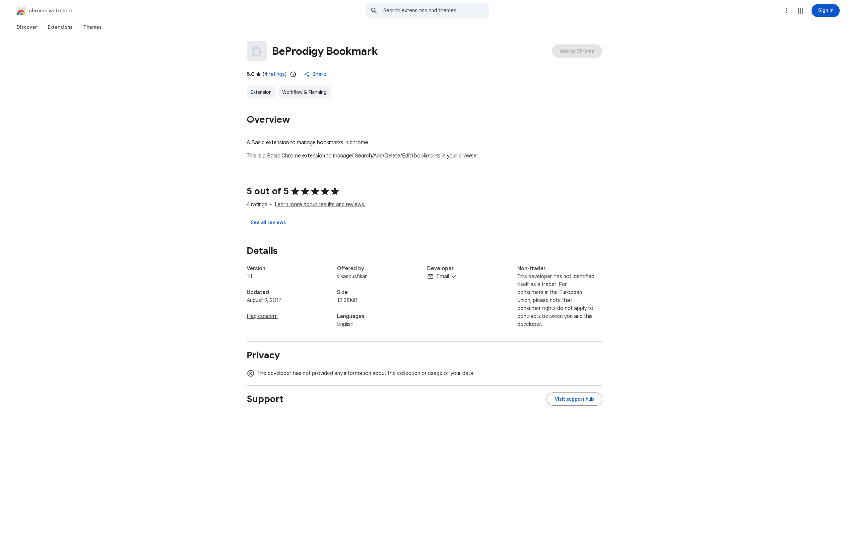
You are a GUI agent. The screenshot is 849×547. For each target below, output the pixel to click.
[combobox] (436, 11)
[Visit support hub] (574, 399)
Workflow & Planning (304, 92)
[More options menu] (786, 10)
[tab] (26, 27)
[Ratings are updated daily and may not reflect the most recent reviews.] (293, 74)
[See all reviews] (268, 222)
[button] (800, 11)
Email (442, 276)
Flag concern (262, 316)
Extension (261, 92)
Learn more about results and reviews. (320, 204)
